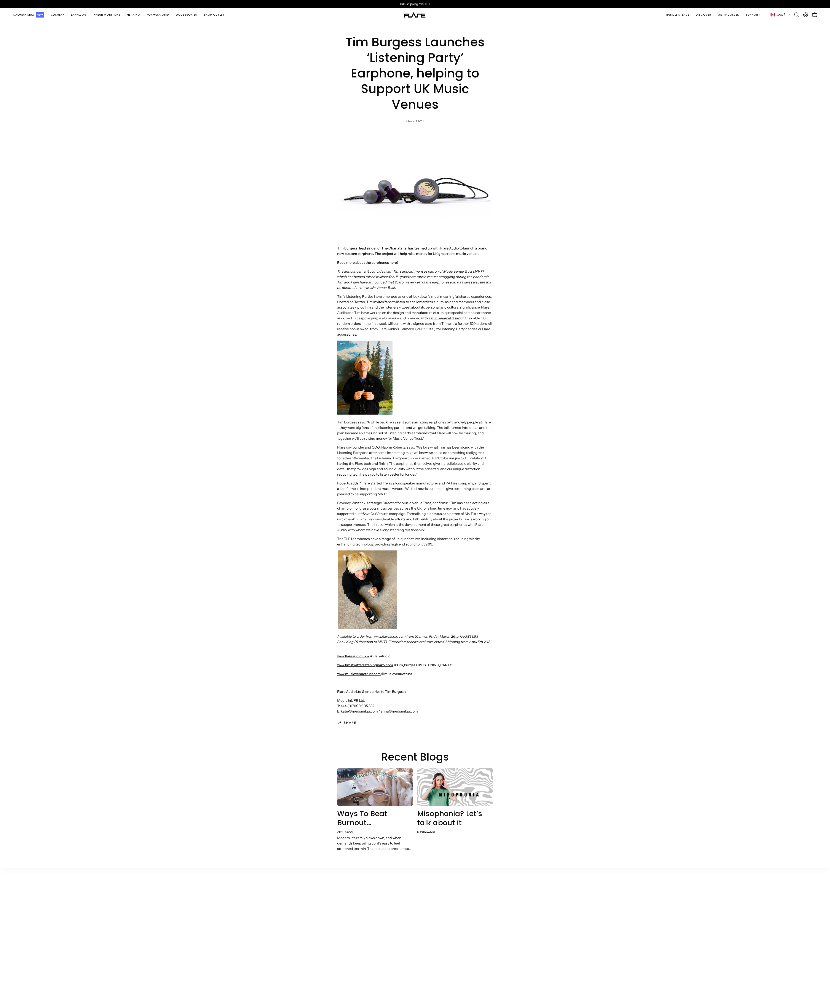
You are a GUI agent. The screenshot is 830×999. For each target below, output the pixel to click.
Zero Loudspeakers (331, 936)
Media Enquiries (373, 914)
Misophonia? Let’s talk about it (449, 818)
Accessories (282, 943)
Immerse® (281, 936)
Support (411, 893)
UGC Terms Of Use (463, 907)
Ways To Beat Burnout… (362, 818)
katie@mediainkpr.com (359, 711)
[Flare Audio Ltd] (415, 15)
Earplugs (279, 914)
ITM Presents (327, 957)
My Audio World (329, 921)
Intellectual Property (465, 948)
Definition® (281, 929)
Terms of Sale (459, 893)
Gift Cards (280, 957)
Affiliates (368, 900)
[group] (415, 4)
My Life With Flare (331, 929)
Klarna (410, 907)
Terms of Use (459, 900)
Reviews (455, 929)
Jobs (320, 950)
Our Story (324, 893)
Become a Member (331, 943)
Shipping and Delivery (422, 900)
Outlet (277, 893)
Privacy (455, 921)
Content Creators (375, 893)
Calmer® (279, 900)
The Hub (323, 900)
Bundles (278, 950)
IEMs (276, 907)
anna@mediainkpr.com (399, 711)
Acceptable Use (461, 914)
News (320, 914)
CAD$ (781, 15)
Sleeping (279, 921)
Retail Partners (373, 907)
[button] (58, 14)
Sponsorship (371, 921)
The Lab (322, 907)
